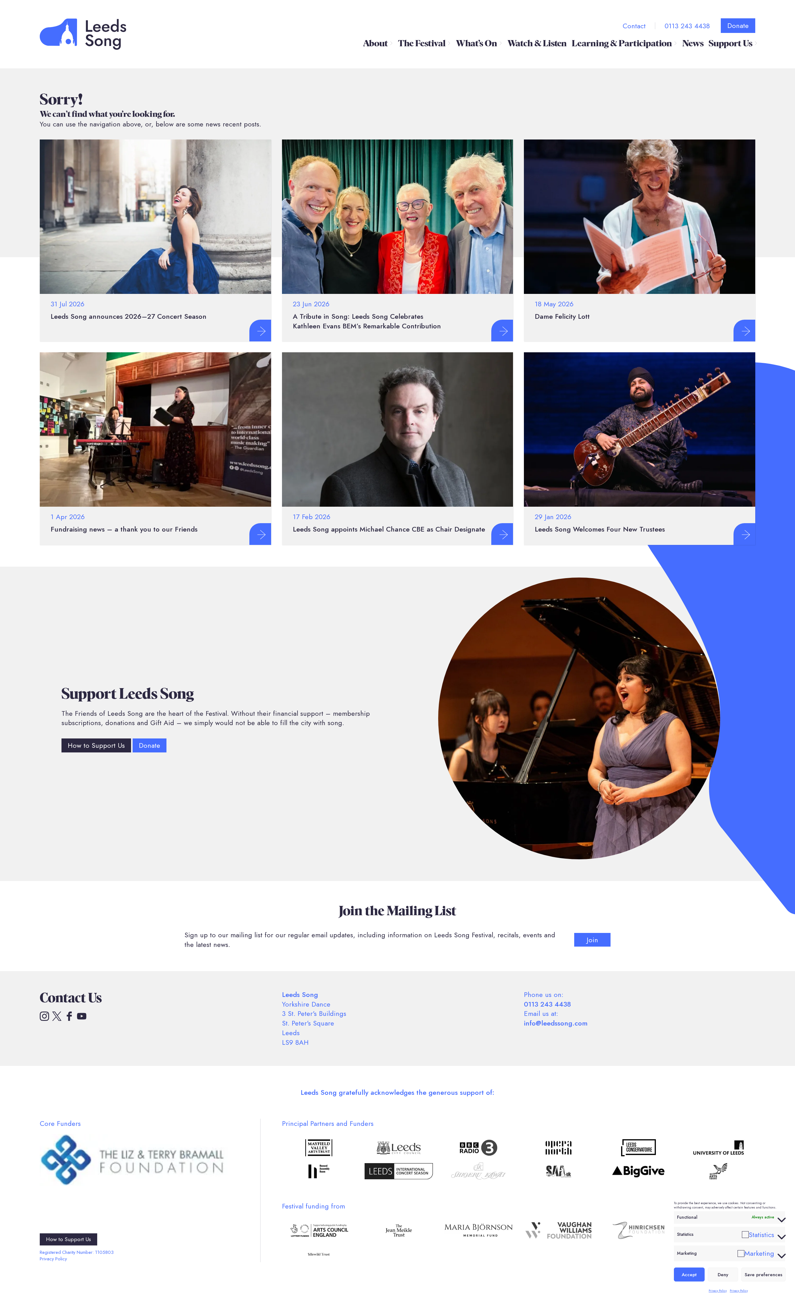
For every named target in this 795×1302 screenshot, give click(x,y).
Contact (634, 25)
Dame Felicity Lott (562, 316)
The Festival (422, 43)
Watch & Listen (537, 43)
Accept (689, 1274)
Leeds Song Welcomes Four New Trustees (600, 529)
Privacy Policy (718, 1290)
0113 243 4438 (687, 25)
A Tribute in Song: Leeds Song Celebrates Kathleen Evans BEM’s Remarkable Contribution (367, 321)
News (693, 43)
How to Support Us (96, 745)
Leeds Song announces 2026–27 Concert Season (129, 316)
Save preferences (763, 1274)
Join (592, 940)
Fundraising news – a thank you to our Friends (124, 529)
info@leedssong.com (556, 1023)
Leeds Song (83, 34)
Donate (738, 25)
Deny (723, 1274)
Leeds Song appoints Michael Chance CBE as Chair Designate (389, 529)
